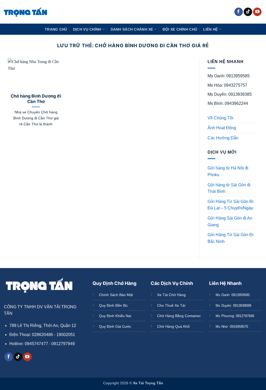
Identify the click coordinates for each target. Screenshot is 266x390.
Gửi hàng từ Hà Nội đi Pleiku (228, 171)
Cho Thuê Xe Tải (171, 305)
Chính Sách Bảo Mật (116, 295)
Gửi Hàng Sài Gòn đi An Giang (230, 221)
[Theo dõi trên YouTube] (257, 12)
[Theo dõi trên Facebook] (238, 12)
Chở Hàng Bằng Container (179, 316)
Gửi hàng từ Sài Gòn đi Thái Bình (229, 188)
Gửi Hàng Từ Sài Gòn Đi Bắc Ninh (231, 238)
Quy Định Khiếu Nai (115, 316)
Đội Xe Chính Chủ (180, 29)
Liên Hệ (210, 29)
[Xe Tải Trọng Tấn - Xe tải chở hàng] (25, 12)
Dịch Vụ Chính (87, 29)
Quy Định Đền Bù (113, 305)
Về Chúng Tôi (220, 118)
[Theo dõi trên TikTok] (248, 12)
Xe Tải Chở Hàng (171, 295)
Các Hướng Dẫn (223, 138)
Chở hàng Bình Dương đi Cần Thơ (36, 98)
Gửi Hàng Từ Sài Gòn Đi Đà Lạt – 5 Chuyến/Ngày (231, 204)
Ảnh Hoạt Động (222, 128)
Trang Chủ (56, 29)
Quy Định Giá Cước (115, 326)
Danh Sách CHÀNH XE (132, 29)
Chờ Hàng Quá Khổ (173, 326)
